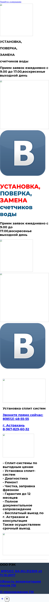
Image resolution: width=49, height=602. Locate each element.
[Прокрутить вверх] (2, 599)
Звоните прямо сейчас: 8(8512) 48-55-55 (23, 417)
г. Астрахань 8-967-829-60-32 (16, 427)
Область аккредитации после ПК (20, 583)
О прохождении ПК (17, 592)
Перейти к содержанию (10, 2)
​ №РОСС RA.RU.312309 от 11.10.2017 (21, 573)
